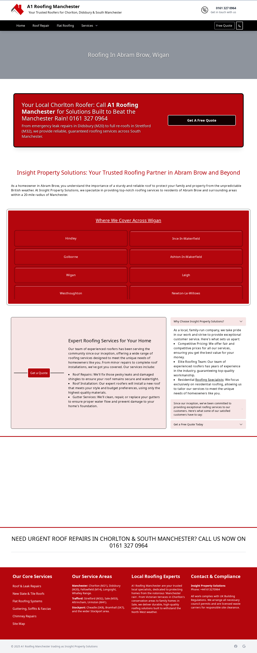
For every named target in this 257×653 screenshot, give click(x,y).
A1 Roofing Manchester (53, 6)
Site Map (19, 624)
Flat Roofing (65, 25)
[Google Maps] (244, 646)
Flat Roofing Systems (27, 601)
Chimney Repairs (24, 616)
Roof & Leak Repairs (27, 586)
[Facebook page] (236, 646)
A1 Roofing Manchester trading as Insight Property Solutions (59, 646)
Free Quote (224, 25)
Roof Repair (41, 25)
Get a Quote (39, 373)
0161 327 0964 (128, 545)
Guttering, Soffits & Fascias (32, 609)
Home (20, 25)
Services (87, 25)
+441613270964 (210, 589)
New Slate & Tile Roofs (28, 594)
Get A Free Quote (201, 120)
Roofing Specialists (209, 380)
